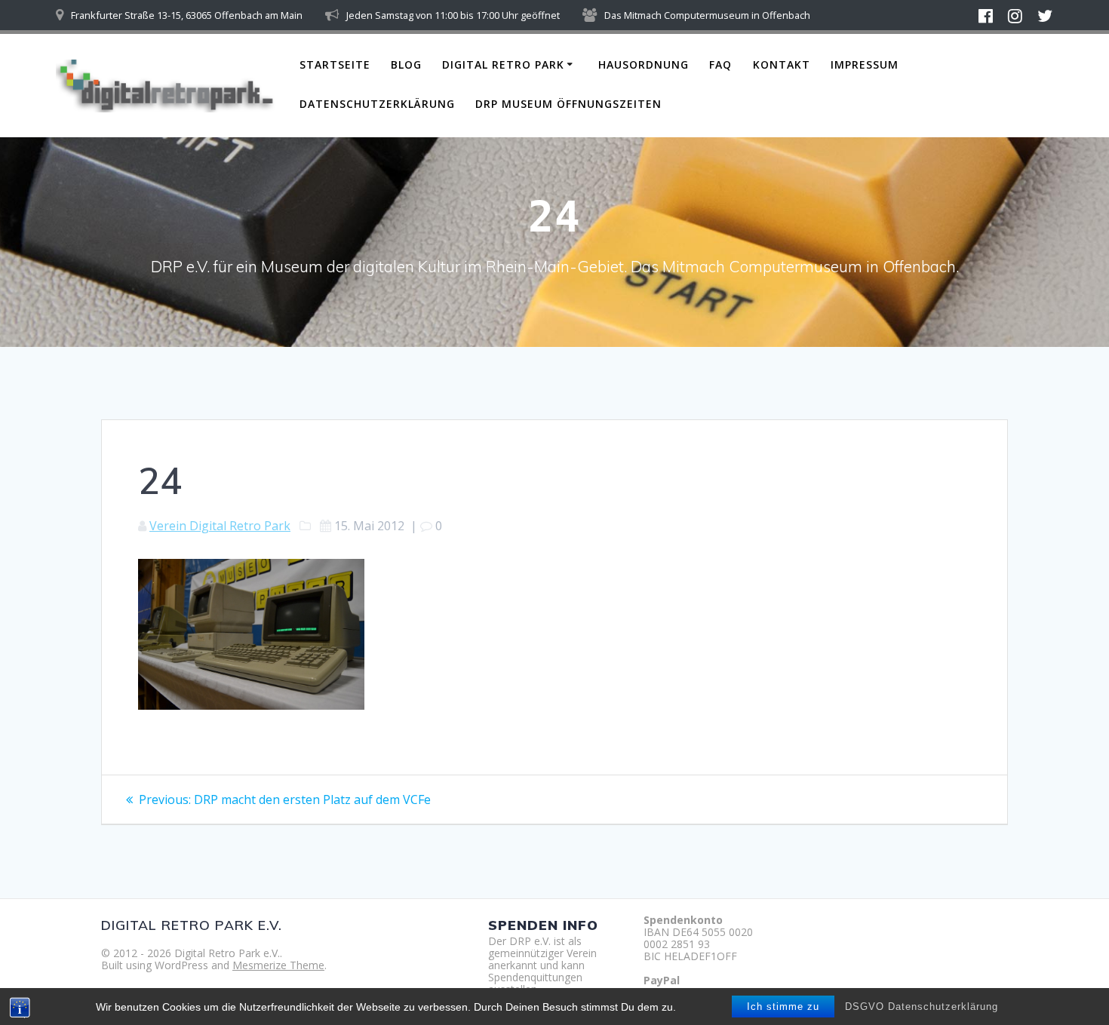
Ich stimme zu (783, 1006)
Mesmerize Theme (278, 965)
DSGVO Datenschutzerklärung (921, 1006)
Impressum (865, 64)
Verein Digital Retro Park (219, 525)
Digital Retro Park (503, 64)
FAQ (720, 64)
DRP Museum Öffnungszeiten (568, 104)
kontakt (781, 64)
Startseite (335, 64)
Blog (406, 64)
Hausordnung (643, 64)
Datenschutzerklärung (377, 104)
